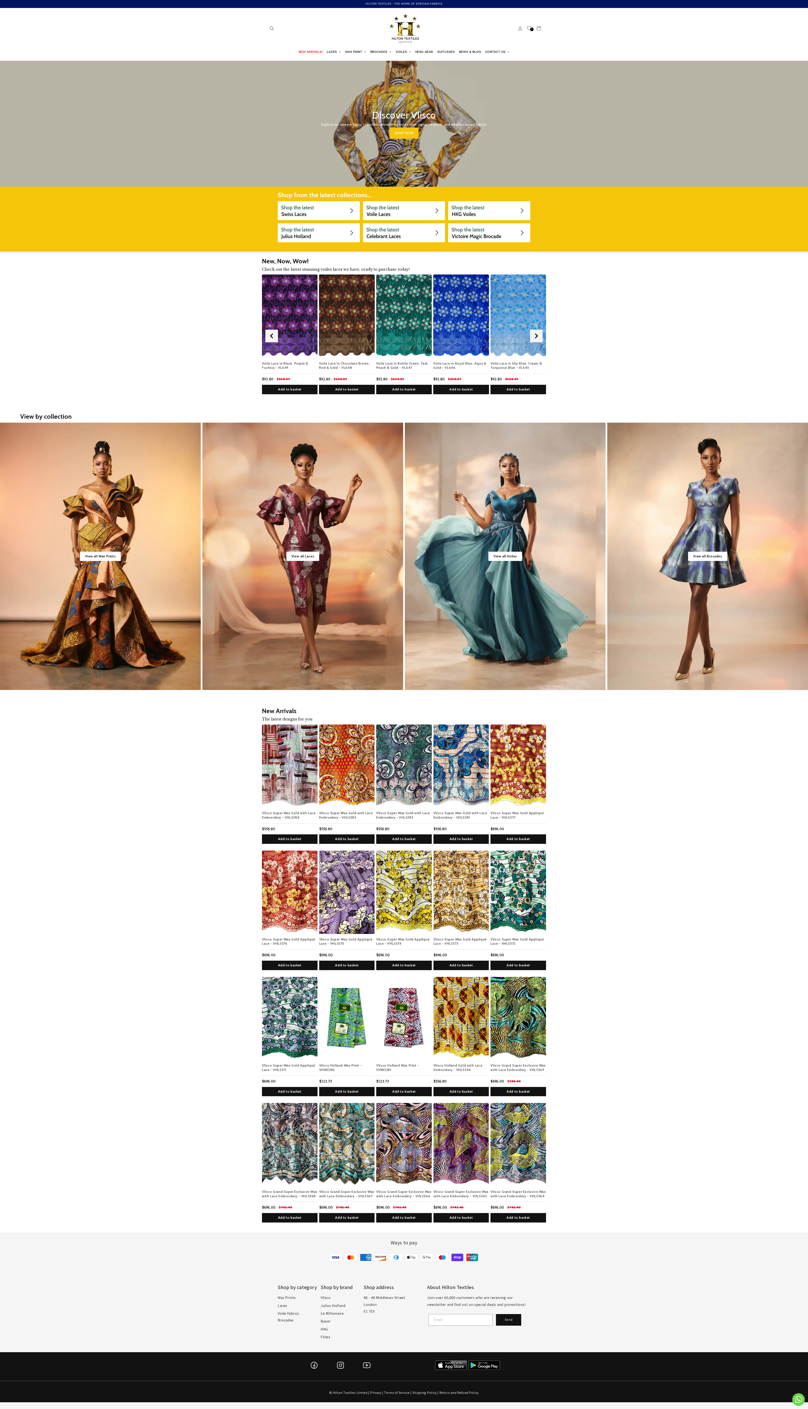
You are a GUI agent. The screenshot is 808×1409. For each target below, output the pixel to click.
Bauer (326, 1321)
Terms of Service (397, 1392)
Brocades (286, 1320)
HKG (324, 1329)
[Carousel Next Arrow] (536, 336)
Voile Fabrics (288, 1313)
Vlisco (326, 1297)
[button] (271, 28)
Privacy (375, 1392)
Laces (282, 1305)
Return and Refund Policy (459, 1392)
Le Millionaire (332, 1313)
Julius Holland (333, 1305)
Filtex (325, 1336)
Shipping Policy (424, 1392)
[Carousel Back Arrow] (271, 336)
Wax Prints (287, 1297)
